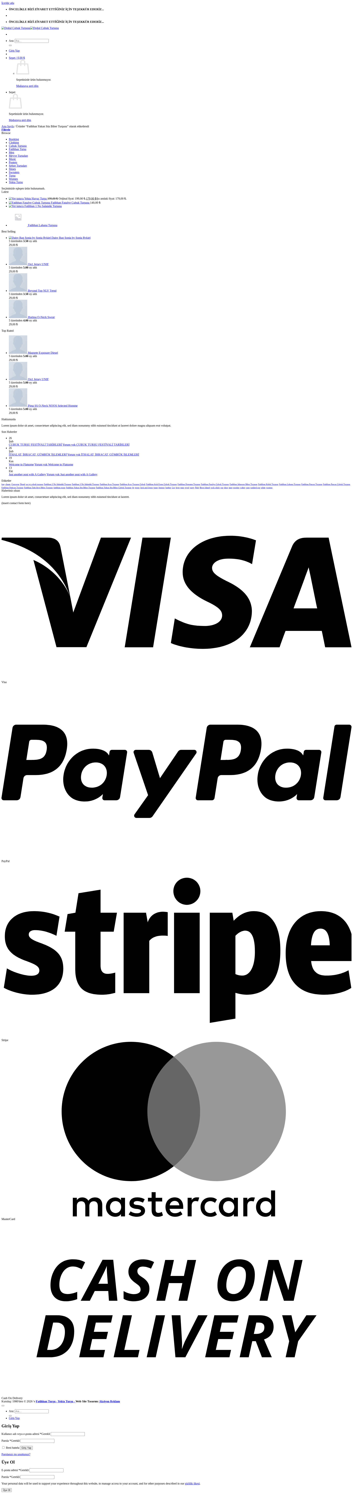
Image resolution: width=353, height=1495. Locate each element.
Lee (173, 488)
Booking (14, 139)
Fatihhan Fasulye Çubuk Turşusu (215, 484)
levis (178, 488)
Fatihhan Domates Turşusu (189, 484)
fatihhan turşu (59, 488)
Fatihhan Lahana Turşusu (290, 484)
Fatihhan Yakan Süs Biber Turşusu (80, 488)
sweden (236, 488)
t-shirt (242, 488)
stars (230, 488)
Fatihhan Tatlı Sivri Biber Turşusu (38, 488)
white (263, 488)
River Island (205, 488)
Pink (197, 488)
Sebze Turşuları (18, 165)
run (221, 488)
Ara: (11, 40)
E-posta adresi (15, 1470)
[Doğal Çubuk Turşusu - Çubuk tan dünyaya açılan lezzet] (30, 28)
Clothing (14, 142)
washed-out (255, 488)
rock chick (215, 488)
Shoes (12, 169)
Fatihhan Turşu (17, 149)
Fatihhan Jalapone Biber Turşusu (243, 484)
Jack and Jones (146, 488)
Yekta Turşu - (67, 1401)
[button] (14, 50)
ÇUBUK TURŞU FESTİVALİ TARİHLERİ (35, 444)
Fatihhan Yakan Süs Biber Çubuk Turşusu (113, 488)
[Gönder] (10, 45)
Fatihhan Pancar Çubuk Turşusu (336, 484)
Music (12, 159)
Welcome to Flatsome (21, 464)
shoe (226, 488)
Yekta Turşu (16, 182)
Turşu (12, 175)
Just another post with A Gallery (27, 474)
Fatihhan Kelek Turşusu (268, 484)
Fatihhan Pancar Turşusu (311, 484)
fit (133, 488)
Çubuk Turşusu (18, 145)
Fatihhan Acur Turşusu (109, 484)
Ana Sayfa (7, 126)
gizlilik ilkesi (192, 1483)
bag (3, 484)
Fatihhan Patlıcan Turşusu (12, 488)
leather (168, 488)
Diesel (22, 484)
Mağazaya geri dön (27, 85)
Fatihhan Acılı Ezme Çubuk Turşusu (161, 484)
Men (11, 152)
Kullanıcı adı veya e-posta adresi (25, 1433)
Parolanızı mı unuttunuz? (15, 1454)
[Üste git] (2, 1405)
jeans (156, 488)
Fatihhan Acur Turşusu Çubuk (132, 484)
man (182, 488)
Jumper (161, 488)
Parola (10, 1440)
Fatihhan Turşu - (47, 1401)
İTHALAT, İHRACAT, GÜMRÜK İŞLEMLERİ (38, 454)
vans (248, 488)
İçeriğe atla (7, 3)
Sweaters (14, 172)
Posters (13, 162)
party (192, 488)
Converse (15, 484)
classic (8, 484)
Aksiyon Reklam (109, 1401)
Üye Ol (6, 1490)
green (137, 488)
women (269, 488)
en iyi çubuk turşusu (34, 484)
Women (13, 178)
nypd (187, 488)
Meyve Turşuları (18, 155)
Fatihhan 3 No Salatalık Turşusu (85, 484)
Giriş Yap (26, 1447)
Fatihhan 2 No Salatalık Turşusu (57, 484)
